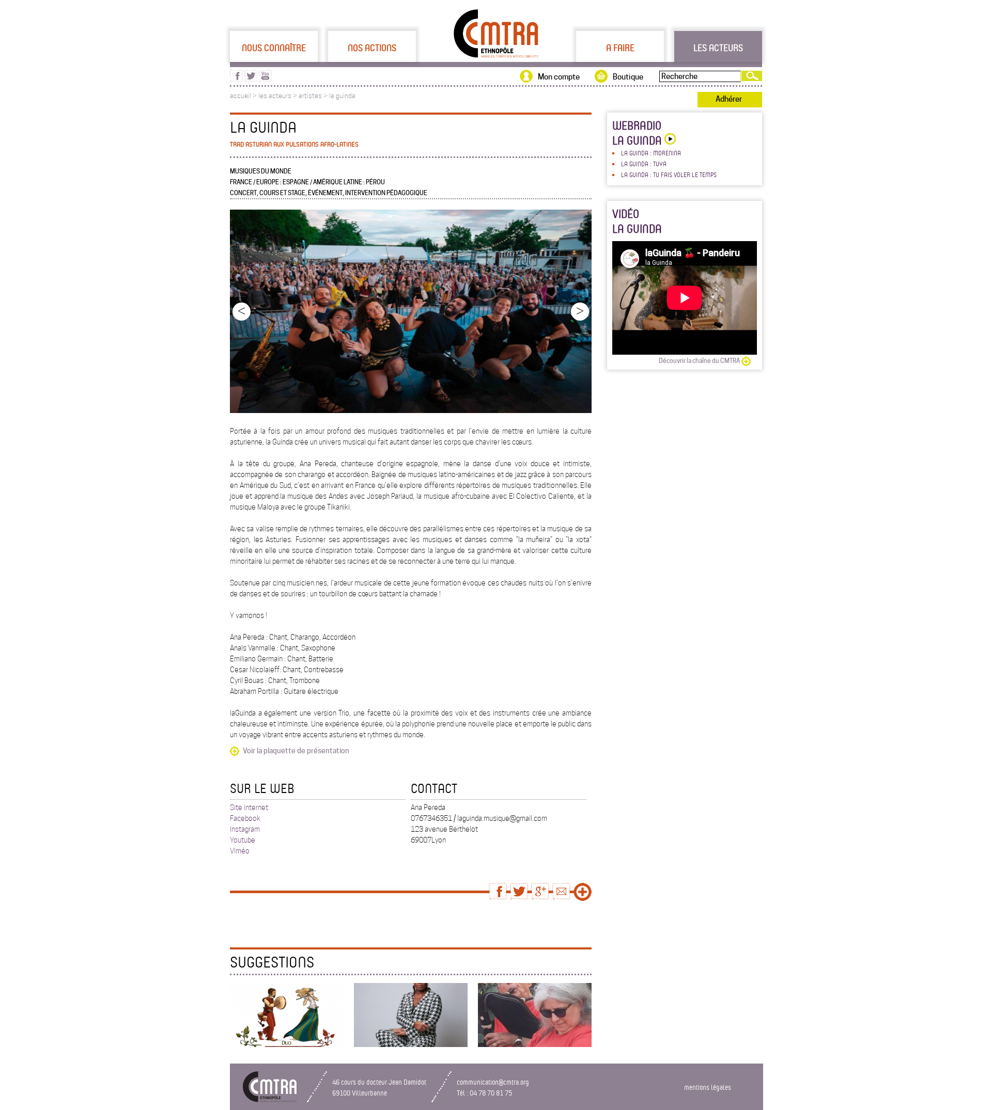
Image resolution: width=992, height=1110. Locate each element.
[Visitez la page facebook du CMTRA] (236, 79)
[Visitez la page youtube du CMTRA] (265, 79)
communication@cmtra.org (493, 1082)
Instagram (245, 829)
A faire (620, 47)
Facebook (245, 818)
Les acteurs (718, 47)
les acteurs (274, 96)
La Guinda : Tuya (644, 164)
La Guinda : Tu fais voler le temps (669, 174)
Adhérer (729, 99)
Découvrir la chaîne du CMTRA (699, 360)
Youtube (242, 840)
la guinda (342, 96)
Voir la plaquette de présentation (296, 751)
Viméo (240, 851)
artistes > (314, 96)
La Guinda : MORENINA (651, 153)
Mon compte (559, 77)
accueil (240, 96)
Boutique (628, 77)
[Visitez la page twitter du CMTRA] (250, 79)
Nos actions (372, 47)
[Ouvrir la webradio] (669, 140)
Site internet (249, 807)
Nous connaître (274, 47)
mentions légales (707, 1087)
